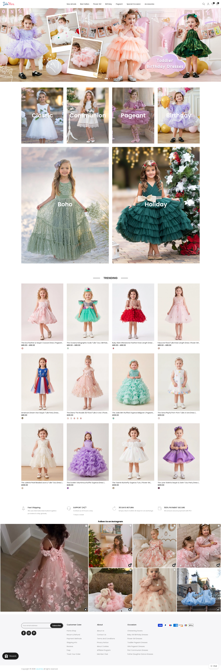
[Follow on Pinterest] (34, 633)
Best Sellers (84, 4)
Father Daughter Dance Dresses (140, 654)
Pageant (119, 4)
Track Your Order (73, 654)
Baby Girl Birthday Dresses (137, 635)
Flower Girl (97, 4)
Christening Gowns (134, 631)
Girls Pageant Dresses (136, 646)
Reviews (70, 646)
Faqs (68, 650)
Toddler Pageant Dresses (137, 642)
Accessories (149, 4)
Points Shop (71, 631)
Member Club (102, 654)
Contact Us (101, 635)
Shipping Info (72, 642)
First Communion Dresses (137, 650)
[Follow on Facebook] (23, 633)
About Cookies (103, 646)
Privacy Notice (102, 642)
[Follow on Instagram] (28, 633)
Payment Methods (74, 638)
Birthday (108, 4)
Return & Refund (73, 635)
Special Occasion (134, 4)
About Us (100, 631)
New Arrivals (71, 4)
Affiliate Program (104, 650)
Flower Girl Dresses (134, 638)
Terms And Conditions (106, 638)
